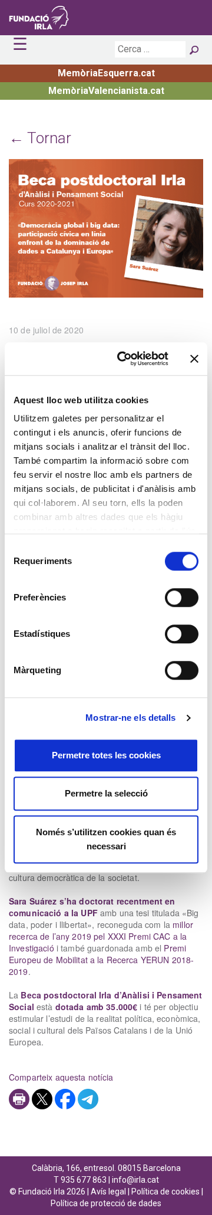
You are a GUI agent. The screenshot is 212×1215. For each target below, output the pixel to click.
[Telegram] (88, 1099)
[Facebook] (65, 1099)
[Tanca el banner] (194, 359)
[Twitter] (42, 1099)
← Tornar (40, 138)
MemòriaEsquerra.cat (106, 73)
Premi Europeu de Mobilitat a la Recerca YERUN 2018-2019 (101, 959)
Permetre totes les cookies (106, 755)
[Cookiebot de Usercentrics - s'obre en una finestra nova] (124, 358)
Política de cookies (165, 1191)
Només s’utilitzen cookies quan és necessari (106, 839)
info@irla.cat (135, 1179)
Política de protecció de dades (106, 1203)
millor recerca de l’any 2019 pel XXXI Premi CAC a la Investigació (101, 936)
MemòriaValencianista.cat (106, 90)
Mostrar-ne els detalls (130, 718)
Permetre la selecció (106, 793)
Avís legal (108, 1191)
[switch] (181, 597)
